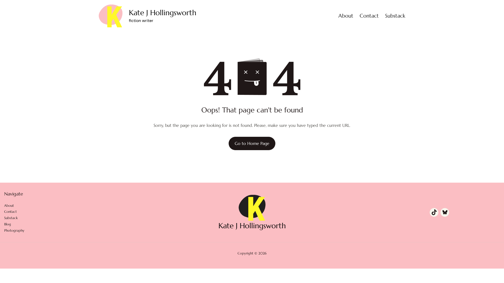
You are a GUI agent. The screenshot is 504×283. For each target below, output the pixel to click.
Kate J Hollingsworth (162, 12)
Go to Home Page (252, 143)
